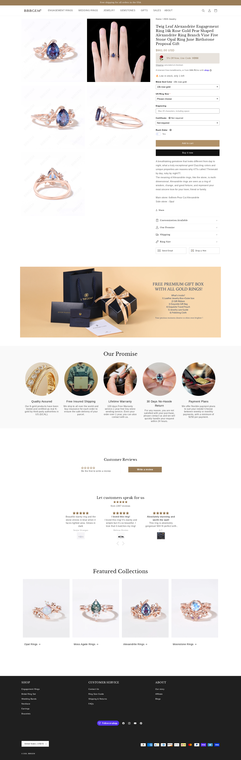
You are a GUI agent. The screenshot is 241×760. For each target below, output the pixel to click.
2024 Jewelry (169, 19)
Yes (164, 134)
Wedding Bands (29, 699)
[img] (120, 502)
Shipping (159, 65)
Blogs (158, 699)
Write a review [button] (145, 469)
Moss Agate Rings (84, 644)
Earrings (25, 708)
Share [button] (161, 210)
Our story (159, 689)
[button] (61, 10)
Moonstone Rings (183, 644)
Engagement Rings (30, 689)
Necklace (25, 704)
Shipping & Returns (97, 699)
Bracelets (25, 714)
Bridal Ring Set (28, 694)
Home (158, 19)
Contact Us (93, 689)
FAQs (91, 704)
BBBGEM (31, 753)
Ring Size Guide (96, 694)
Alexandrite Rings (133, 644)
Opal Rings (31, 644)
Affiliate (158, 694)
